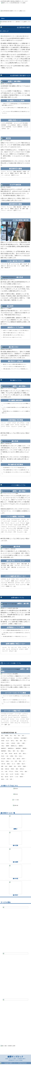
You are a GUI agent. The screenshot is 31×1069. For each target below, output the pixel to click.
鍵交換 (6, 1058)
